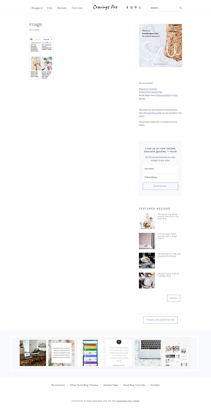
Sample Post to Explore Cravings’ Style (168, 275)
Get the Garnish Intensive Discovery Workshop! (169, 255)
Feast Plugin (152, 113)
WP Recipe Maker (162, 95)
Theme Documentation (160, 320)
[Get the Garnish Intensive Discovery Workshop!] (147, 261)
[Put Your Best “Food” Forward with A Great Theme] (147, 241)
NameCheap (157, 92)
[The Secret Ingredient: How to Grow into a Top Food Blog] (147, 222)
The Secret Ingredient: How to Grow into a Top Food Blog (168, 216)
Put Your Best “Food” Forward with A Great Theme (167, 236)
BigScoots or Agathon (148, 89)
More (173, 298)
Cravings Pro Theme (128, 401)
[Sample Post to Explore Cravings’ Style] (147, 281)
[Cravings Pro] (105, 11)
